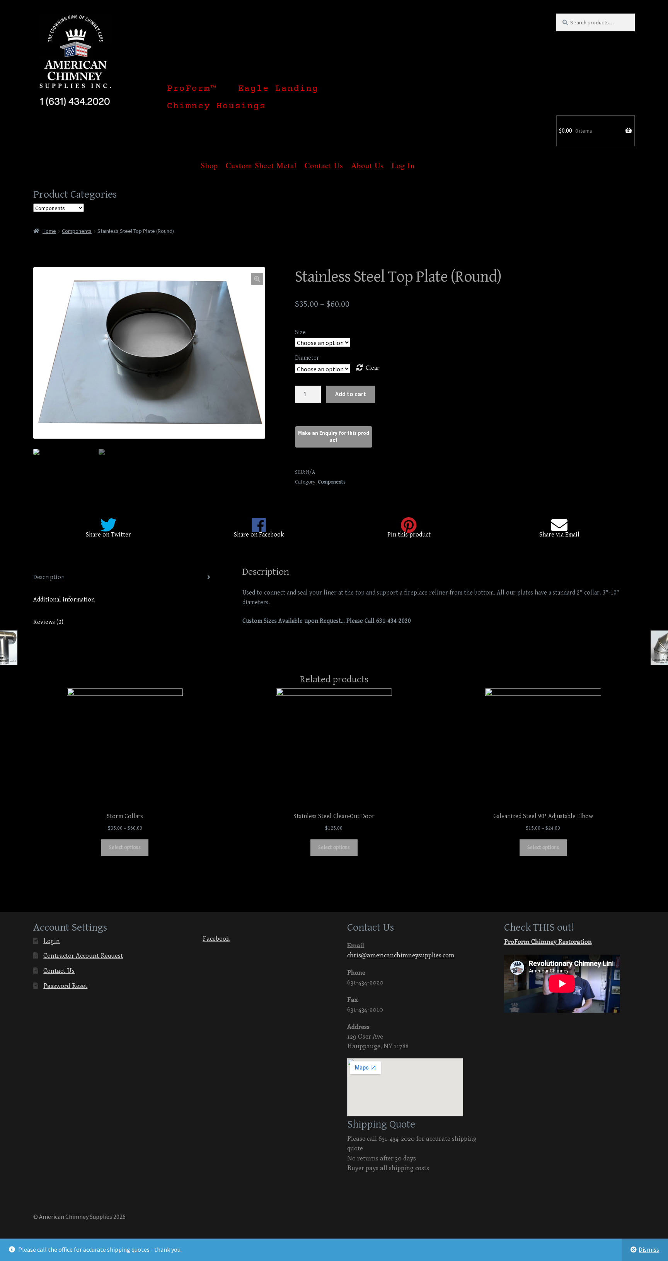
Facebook (216, 938)
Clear (373, 368)
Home (49, 230)
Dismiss (649, 1249)
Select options (125, 847)
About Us (367, 161)
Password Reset (65, 985)
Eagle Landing (278, 89)
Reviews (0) (48, 622)
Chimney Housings (216, 106)
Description (49, 577)
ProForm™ (191, 89)
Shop (209, 161)
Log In (403, 161)
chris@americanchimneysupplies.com (401, 955)
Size (300, 332)
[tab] (124, 577)
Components (77, 230)
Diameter (307, 358)
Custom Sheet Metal (261, 161)
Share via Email (559, 534)
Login (51, 940)
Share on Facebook (259, 534)
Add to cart (350, 394)
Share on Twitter (108, 534)
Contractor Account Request (83, 955)
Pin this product (409, 534)
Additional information (64, 599)
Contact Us (324, 161)
